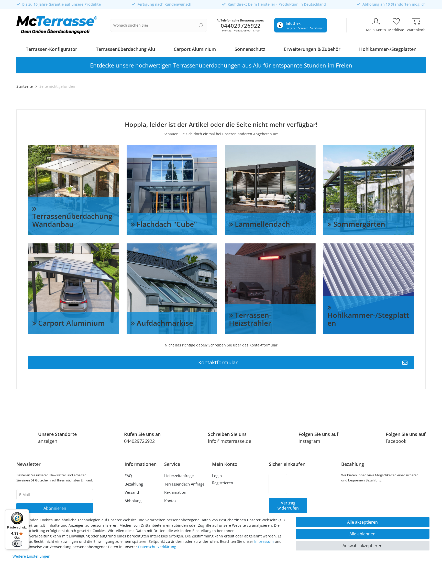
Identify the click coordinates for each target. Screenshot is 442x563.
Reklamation (175, 492)
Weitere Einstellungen (31, 556)
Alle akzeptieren (362, 522)
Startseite (24, 86)
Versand (132, 492)
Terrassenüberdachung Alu (125, 49)
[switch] (17, 544)
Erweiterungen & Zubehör (312, 49)
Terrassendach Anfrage (184, 484)
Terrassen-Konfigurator (51, 49)
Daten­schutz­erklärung (157, 546)
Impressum (264, 541)
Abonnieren (54, 508)
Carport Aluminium (195, 49)
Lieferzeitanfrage (179, 475)
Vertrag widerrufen (288, 505)
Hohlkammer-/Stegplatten (387, 49)
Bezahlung (134, 484)
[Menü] (26, 512)
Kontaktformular (218, 362)
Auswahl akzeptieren (362, 545)
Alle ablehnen (362, 534)
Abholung (133, 500)
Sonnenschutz (250, 49)
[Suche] (201, 25)
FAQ (128, 475)
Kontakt (171, 500)
